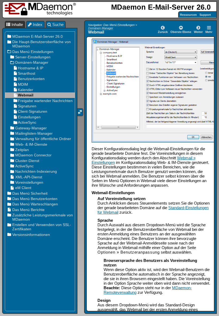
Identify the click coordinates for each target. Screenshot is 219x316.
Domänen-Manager (100, 28)
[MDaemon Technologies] (41, 9)
